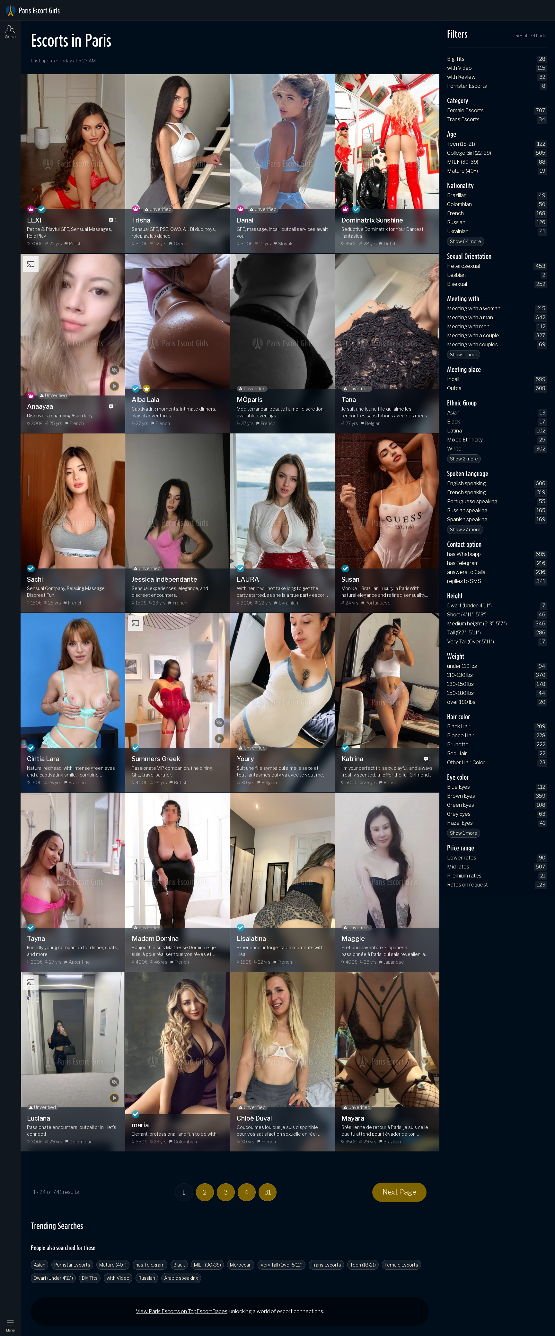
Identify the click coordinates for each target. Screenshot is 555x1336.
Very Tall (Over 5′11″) (281, 1265)
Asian (39, 1265)
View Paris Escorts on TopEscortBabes (181, 1311)
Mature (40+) (113, 1265)
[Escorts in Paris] (33, 10)
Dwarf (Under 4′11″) (53, 1278)
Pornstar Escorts (72, 1265)
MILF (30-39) (207, 1265)
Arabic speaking (181, 1278)
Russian (146, 1278)
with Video (118, 1278)
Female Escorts (401, 1265)
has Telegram (150, 1265)
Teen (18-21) (363, 1265)
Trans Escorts (326, 1265)
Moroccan (240, 1265)
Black (179, 1265)
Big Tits (90, 1278)
